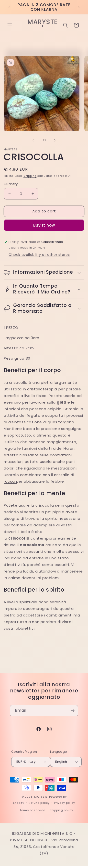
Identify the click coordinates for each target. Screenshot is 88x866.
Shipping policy (61, 810)
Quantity (11, 184)
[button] (9, 25)
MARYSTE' (41, 797)
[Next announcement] (79, 7)
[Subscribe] (72, 710)
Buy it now (44, 225)
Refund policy (39, 803)
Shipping (30, 176)
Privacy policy (64, 803)
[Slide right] (54, 140)
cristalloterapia (42, 389)
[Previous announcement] (9, 7)
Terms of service (32, 810)
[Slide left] (33, 140)
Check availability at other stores (39, 254)
